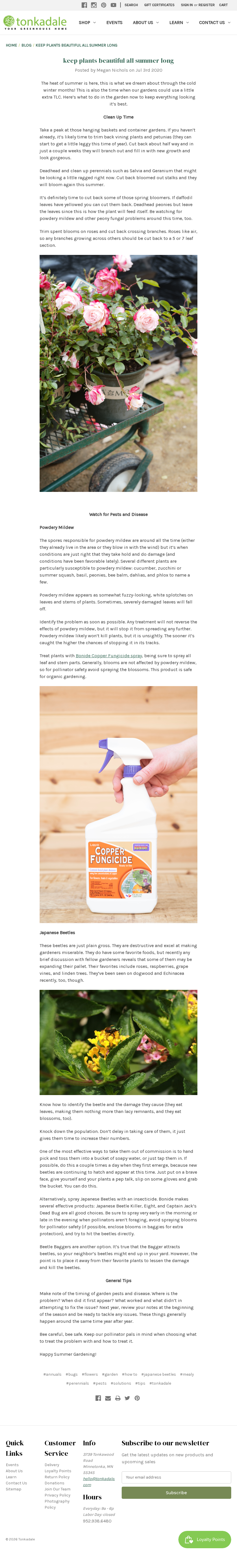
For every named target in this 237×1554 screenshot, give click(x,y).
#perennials (77, 1383)
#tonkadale (160, 1383)
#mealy (187, 1374)
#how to (129, 1374)
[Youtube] (113, 5)
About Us (143, 22)
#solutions (121, 1383)
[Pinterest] (104, 5)
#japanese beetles (158, 1374)
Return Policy (57, 1477)
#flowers (90, 1374)
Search (131, 5)
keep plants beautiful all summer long (118, 60)
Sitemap (13, 1489)
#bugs (72, 1374)
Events (114, 22)
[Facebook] (84, 5)
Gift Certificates (159, 5)
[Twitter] (127, 1398)
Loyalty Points (58, 1470)
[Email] (108, 1398)
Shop (84, 22)
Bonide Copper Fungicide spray (109, 655)
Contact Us (212, 22)
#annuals (52, 1374)
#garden (110, 1374)
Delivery (52, 1464)
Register (207, 5)
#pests (100, 1383)
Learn (176, 22)
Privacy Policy (58, 1495)
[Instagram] (94, 5)
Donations (54, 1483)
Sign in (187, 5)
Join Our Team (58, 1489)
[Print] (118, 1398)
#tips (140, 1383)
